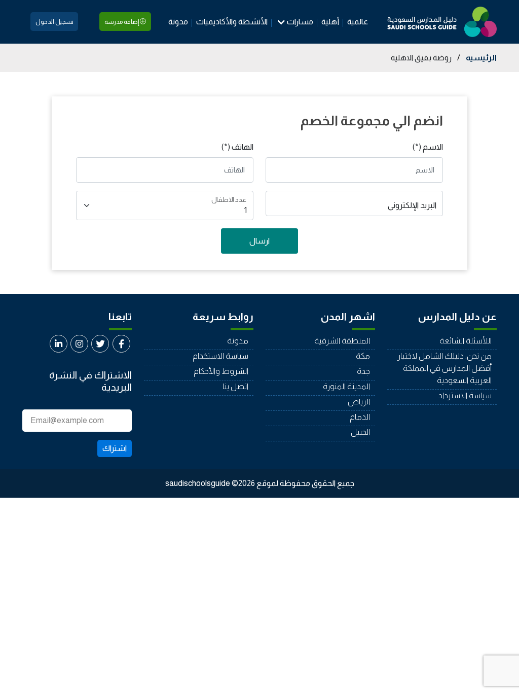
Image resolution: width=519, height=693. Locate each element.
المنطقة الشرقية (342, 340)
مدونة (178, 21)
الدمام (360, 416)
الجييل (360, 432)
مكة (363, 356)
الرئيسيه (481, 57)
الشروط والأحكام (221, 371)
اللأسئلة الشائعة (465, 340)
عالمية (357, 21)
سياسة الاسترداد (465, 395)
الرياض (359, 401)
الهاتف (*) (237, 147)
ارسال (259, 240)
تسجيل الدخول (54, 21)
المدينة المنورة (346, 386)
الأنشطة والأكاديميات (232, 21)
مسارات (300, 21)
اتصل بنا (235, 386)
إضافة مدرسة (122, 21)
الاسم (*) (428, 147)
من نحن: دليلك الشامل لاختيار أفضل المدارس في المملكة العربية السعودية (444, 368)
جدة (363, 371)
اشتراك (114, 448)
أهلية (330, 21)
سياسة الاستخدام (220, 356)
